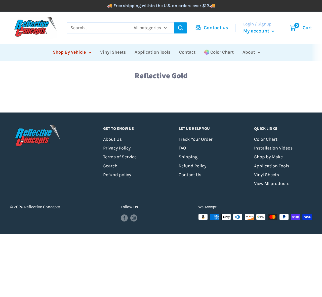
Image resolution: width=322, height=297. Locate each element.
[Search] (180, 27)
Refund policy (117, 174)
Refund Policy (192, 166)
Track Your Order (196, 139)
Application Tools (152, 52)
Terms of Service (120, 157)
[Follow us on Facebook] (124, 217)
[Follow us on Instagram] (133, 217)
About (249, 52)
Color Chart (222, 52)
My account (256, 31)
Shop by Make (268, 157)
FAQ (182, 148)
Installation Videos (273, 148)
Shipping (188, 157)
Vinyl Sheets (113, 52)
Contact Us (190, 174)
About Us (112, 139)
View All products (271, 183)
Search (110, 166)
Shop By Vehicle (69, 52)
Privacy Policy (117, 148)
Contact (187, 52)
